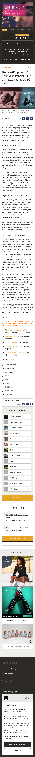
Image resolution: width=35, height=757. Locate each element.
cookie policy (24, 732)
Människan (7, 67)
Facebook (5, 687)
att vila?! (17, 528)
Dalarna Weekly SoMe (10, 692)
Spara (29, 67)
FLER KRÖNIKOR (16, 538)
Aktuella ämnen (7, 674)
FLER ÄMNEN (16, 498)
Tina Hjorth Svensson (9, 118)
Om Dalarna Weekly (22, 59)
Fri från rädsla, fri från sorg (16, 352)
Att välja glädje (11, 342)
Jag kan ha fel (11, 336)
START (5, 59)
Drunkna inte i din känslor (15, 330)
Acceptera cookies (17, 745)
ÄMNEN (11, 59)
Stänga (27, 698)
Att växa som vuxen (13, 346)
